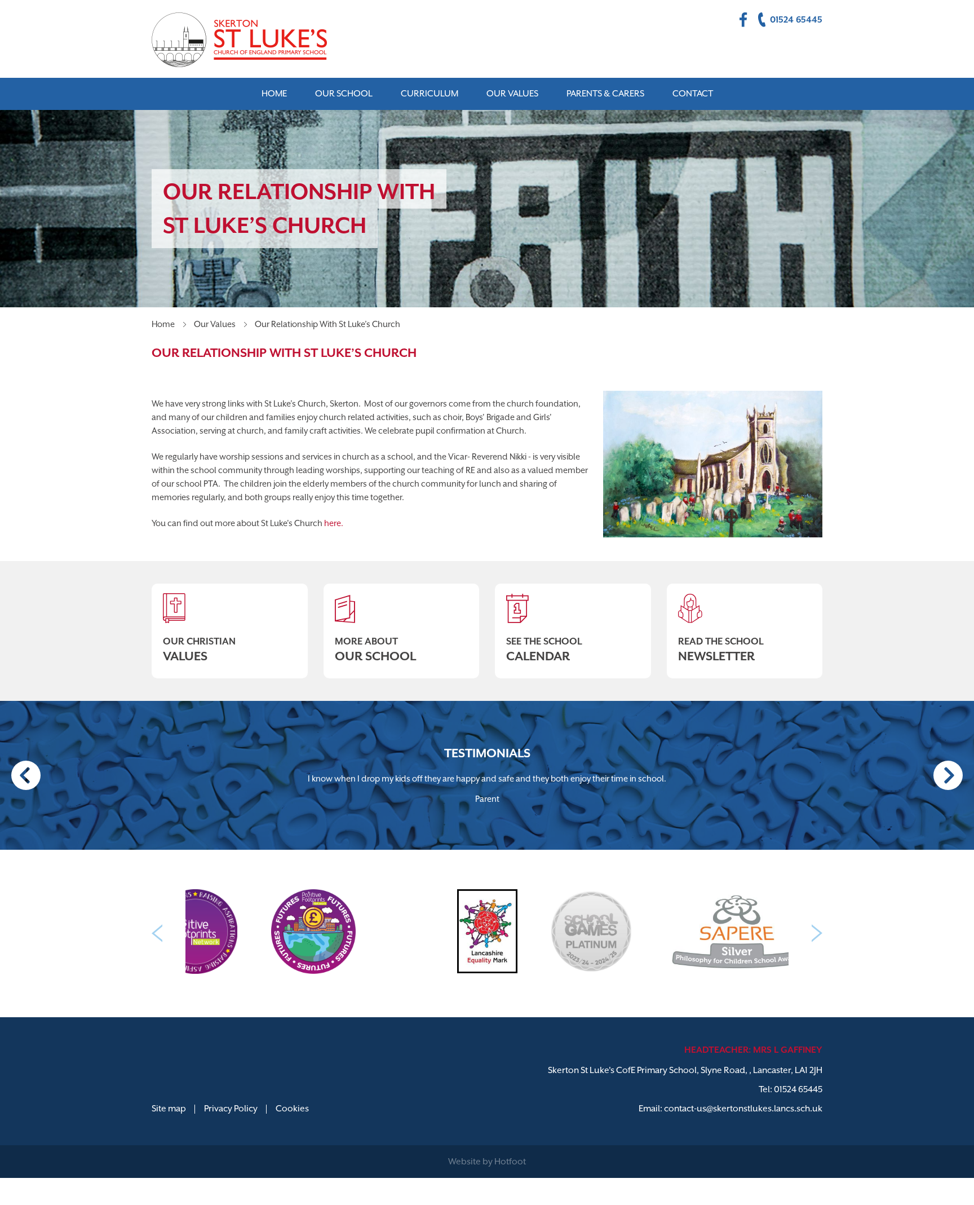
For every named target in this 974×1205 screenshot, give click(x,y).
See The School (544, 649)
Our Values (215, 324)
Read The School (721, 649)
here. (333, 523)
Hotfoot (510, 1162)
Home (163, 324)
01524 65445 (798, 1089)
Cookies (292, 1109)
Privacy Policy (231, 1109)
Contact (692, 94)
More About (375, 649)
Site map (169, 1109)
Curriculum (429, 94)
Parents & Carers (605, 94)
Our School (344, 94)
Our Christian (199, 649)
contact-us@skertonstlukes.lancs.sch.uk (743, 1109)
